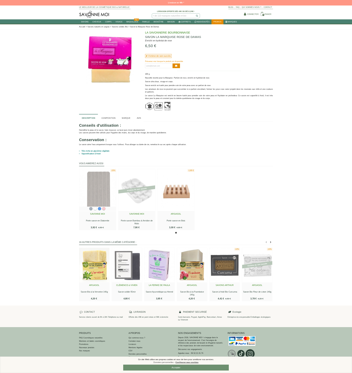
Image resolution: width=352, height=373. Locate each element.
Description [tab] (88, 118)
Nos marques (84, 351)
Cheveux (96, 22)
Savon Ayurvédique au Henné (159, 292)
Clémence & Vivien (126, 285)
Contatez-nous (135, 341)
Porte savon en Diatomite (97, 220)
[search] (197, 15)
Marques (232, 22)
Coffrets (186, 22)
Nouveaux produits (86, 347)
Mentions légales (135, 347)
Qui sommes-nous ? (137, 338)
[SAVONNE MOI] (94, 14)
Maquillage (132, 21)
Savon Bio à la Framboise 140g (192, 293)
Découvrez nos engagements (190, 349)
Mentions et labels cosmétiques (92, 341)
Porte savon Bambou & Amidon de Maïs (137, 222)
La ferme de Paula (159, 285)
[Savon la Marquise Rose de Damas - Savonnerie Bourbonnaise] (110, 60)
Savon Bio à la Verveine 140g (94, 292)
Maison (171, 22)
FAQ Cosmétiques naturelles (91, 338)
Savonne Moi (97, 214)
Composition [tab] (108, 118)
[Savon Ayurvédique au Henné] (159, 265)
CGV (131, 351)
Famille (146, 22)
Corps (108, 22)
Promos (217, 22)
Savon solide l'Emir (127, 292)
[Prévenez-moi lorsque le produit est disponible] (176, 65)
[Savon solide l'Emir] (127, 265)
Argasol (176, 214)
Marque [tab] (126, 118)
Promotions (83, 344)
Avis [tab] (139, 118)
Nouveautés (203, 22)
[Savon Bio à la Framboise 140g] (192, 265)
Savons (85, 22)
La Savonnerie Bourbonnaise (167, 32)
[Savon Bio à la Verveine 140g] (94, 265)
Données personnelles (138, 354)
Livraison (132, 344)
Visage (119, 22)
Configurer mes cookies (186, 362)
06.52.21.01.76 (197, 353)
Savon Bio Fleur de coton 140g (257, 292)
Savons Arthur (225, 285)
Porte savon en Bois (176, 220)
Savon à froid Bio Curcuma (224, 292)
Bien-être (158, 22)
